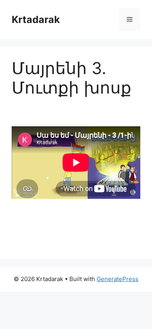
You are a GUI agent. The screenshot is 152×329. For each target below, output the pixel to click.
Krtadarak (36, 19)
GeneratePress (117, 279)
